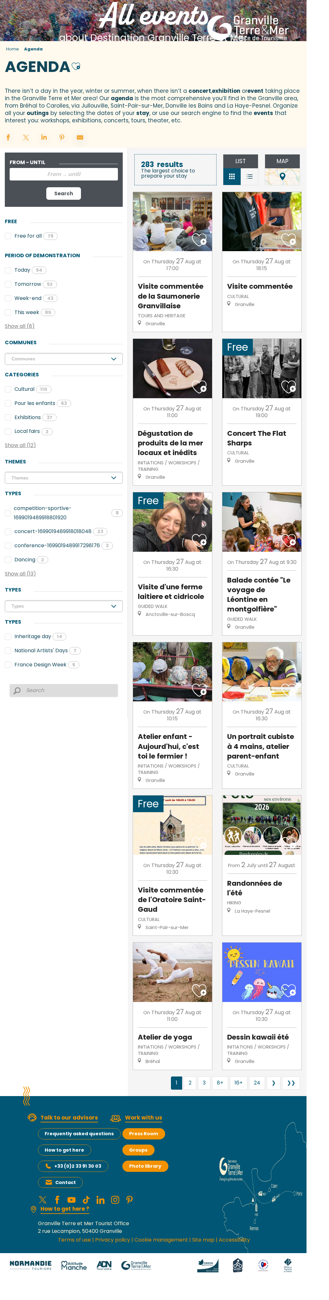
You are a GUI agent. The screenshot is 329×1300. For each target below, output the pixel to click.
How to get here (64, 1150)
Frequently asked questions (79, 1133)
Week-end (33, 298)
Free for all (33, 236)
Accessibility (234, 1239)
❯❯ (291, 1082)
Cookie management (161, 1239)
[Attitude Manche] (74, 1265)
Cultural (30, 389)
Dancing (29, 559)
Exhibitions (33, 417)
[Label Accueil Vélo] (238, 1265)
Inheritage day (38, 636)
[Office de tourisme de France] (288, 1265)
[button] (76, 65)
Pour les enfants (40, 403)
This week (32, 312)
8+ (220, 1082)
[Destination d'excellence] (263, 1265)
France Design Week (44, 664)
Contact (65, 1182)
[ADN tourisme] (103, 1265)
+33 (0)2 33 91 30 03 (77, 1166)
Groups (138, 1150)
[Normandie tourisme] (30, 1265)
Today (28, 270)
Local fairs (31, 431)
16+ (239, 1082)
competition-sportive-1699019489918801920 (66, 513)
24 (257, 1082)
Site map (203, 1239)
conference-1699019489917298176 (61, 545)
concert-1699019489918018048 (58, 531)
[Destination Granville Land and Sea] (249, 28)
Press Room (143, 1133)
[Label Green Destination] (207, 1265)
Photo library (145, 1166)
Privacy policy (112, 1239)
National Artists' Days (45, 650)
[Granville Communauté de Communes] (136, 1265)
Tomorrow (33, 284)
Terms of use (74, 1239)
